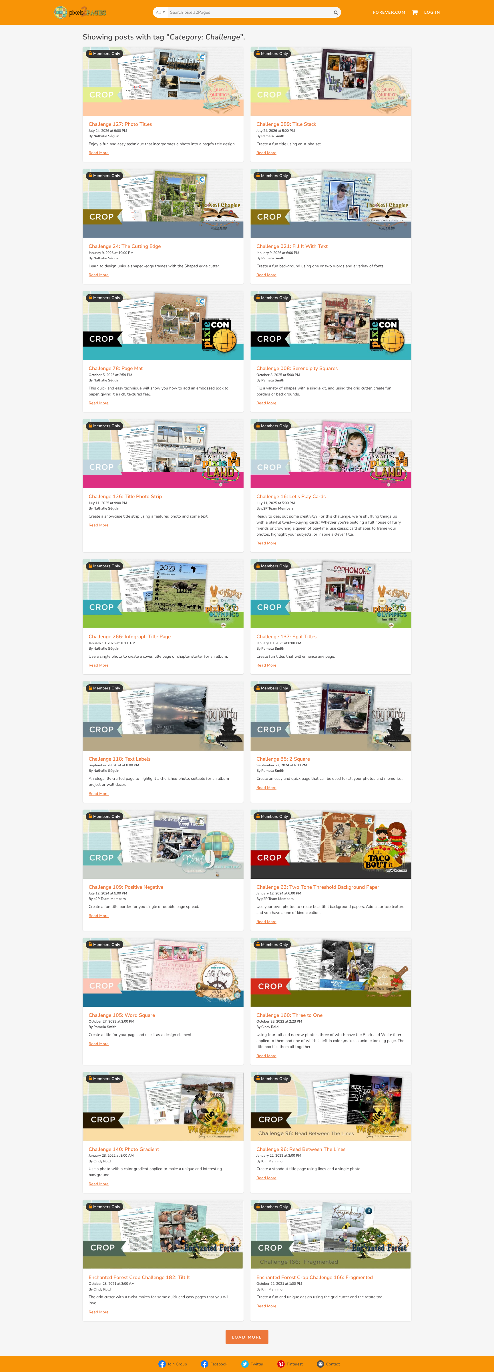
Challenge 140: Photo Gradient (124, 1149)
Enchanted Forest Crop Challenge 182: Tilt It (139, 1277)
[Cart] (415, 12)
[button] (247, 1337)
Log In (432, 12)
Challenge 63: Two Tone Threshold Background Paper (317, 887)
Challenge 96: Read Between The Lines (300, 1149)
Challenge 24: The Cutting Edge (125, 246)
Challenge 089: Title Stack (286, 124)
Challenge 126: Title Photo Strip (125, 496)
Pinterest (295, 1364)
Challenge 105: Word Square (122, 1015)
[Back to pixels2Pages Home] (80, 12)
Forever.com (389, 12)
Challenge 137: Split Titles (286, 636)
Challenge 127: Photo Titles (120, 124)
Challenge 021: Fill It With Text (292, 246)
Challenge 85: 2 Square (283, 758)
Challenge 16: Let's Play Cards (291, 496)
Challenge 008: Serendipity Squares (297, 368)
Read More (99, 153)
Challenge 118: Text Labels (119, 758)
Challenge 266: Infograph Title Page (130, 636)
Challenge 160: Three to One (289, 1015)
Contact (333, 1364)
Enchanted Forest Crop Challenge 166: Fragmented (314, 1277)
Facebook (218, 1364)
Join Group (177, 1364)
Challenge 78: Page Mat (116, 368)
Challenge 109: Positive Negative (126, 887)
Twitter (257, 1364)
